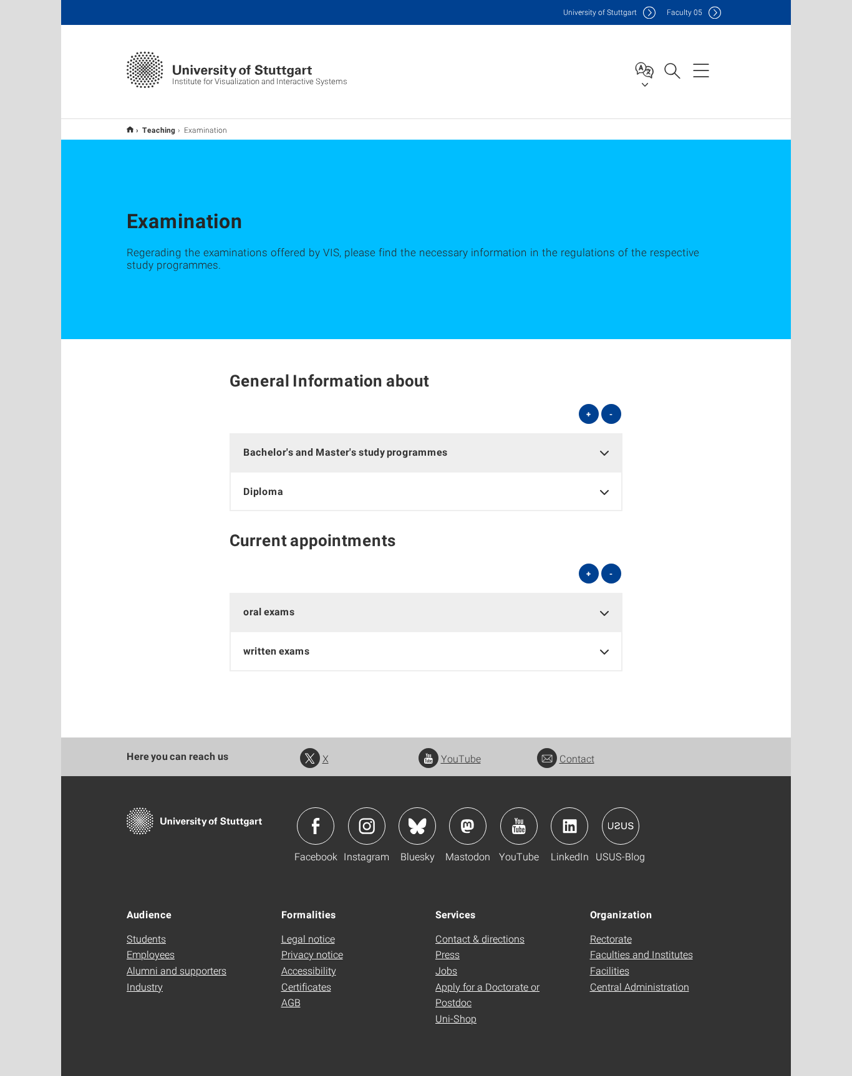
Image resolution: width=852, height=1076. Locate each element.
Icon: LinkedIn (569, 826)
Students (146, 938)
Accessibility (308, 970)
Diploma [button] (263, 490)
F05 (684, 12)
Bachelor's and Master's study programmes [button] (345, 451)
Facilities (609, 970)
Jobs (446, 970)
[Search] (672, 70)
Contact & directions (480, 938)
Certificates (306, 986)
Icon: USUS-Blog (620, 826)
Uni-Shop (456, 1018)
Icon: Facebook (315, 826)
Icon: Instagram (366, 826)
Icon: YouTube (519, 826)
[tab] (426, 452)
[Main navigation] (701, 70)
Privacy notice (312, 954)
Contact (576, 758)
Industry (145, 986)
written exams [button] (276, 650)
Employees (151, 954)
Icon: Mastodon (468, 826)
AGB (291, 1002)
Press (447, 954)
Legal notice (308, 938)
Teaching (158, 130)
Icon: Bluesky (417, 826)
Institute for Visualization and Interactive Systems (130, 129)
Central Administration (639, 986)
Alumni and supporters (176, 970)
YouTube (461, 758)
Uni (600, 12)
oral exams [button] (269, 611)
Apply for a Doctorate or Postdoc (487, 994)
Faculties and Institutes (641, 954)
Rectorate (611, 938)
